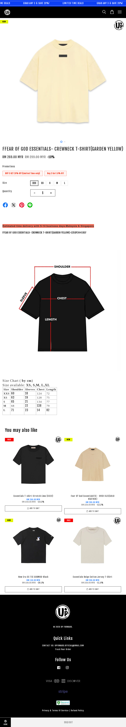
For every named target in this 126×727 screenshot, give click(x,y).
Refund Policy (77, 710)
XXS (34, 183)
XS (42, 183)
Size (4, 182)
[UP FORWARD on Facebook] (58, 669)
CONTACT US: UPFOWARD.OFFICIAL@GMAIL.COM (63, 645)
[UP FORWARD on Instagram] (67, 669)
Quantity (7, 191)
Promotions (8, 166)
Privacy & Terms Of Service (55, 710)
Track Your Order (63, 649)
